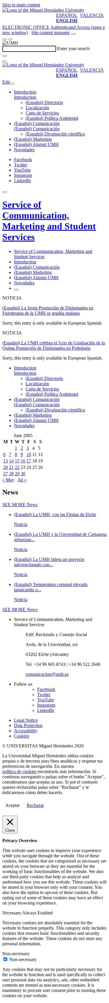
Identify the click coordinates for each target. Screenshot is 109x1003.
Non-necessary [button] (16, 953)
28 (11, 473)
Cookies (21, 735)
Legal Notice (26, 720)
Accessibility (25, 730)
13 (5, 460)
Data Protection (28, 725)
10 (28, 454)
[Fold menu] (12, 84)
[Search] (4, 56)
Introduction (25, 91)
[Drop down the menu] (10, 39)
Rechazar (35, 805)
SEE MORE (19, 504)
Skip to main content (21, 4)
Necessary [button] (12, 912)
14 (11, 460)
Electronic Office (25, 27)
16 (23, 460)
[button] (25, 97)
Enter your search (73, 48)
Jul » (22, 479)
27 (5, 473)
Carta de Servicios (42, 112)
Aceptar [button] (12, 805)
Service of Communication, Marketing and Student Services (49, 220)
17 (28, 460)
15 (17, 460)
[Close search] (4, 61)
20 (5, 467)
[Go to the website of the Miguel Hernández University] (43, 10)
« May (8, 479)
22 (17, 467)
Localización (37, 107)
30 (23, 473)
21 (11, 467)
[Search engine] (73, 34)
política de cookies (19, 771)
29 (17, 473)
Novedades (24, 149)
